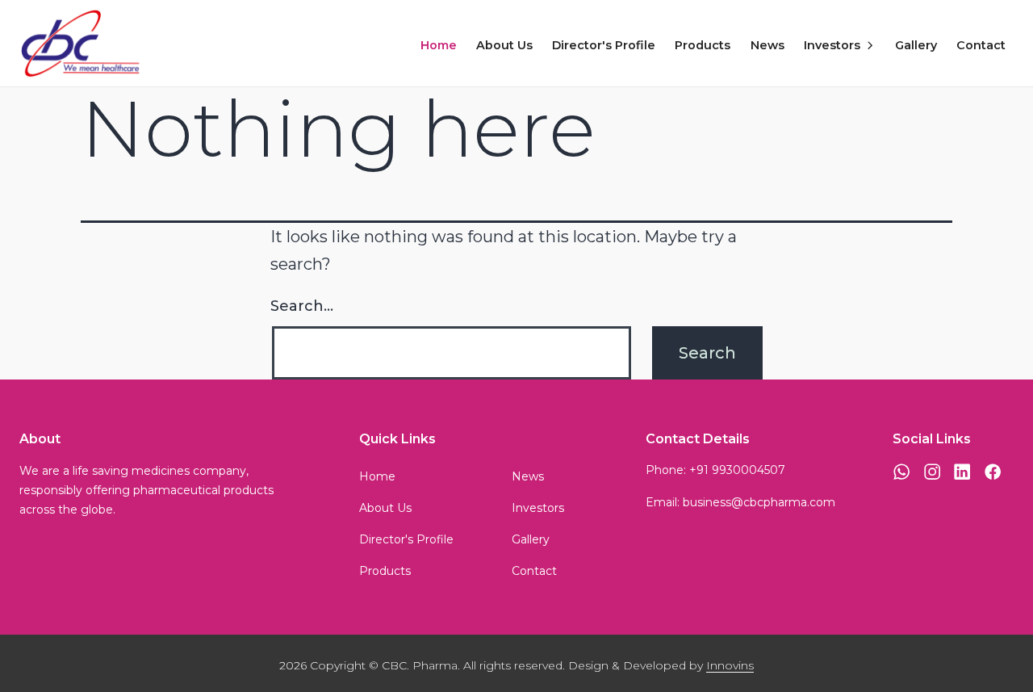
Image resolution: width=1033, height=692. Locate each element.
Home (438, 45)
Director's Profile (603, 45)
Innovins (730, 665)
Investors (832, 45)
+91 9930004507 (737, 470)
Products (702, 45)
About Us (504, 45)
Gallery (916, 45)
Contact (981, 45)
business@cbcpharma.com (759, 502)
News (767, 45)
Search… (301, 306)
